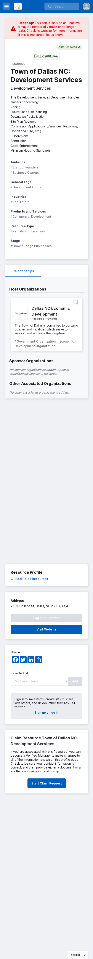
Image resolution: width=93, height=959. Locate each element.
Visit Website (46, 629)
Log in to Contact (46, 618)
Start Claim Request (46, 783)
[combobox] (78, 955)
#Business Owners (25, 172)
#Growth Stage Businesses (31, 246)
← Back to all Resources (29, 579)
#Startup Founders (24, 167)
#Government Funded (27, 187)
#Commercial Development (31, 216)
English (75, 954)
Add (75, 681)
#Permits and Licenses (28, 231)
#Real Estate (20, 202)
